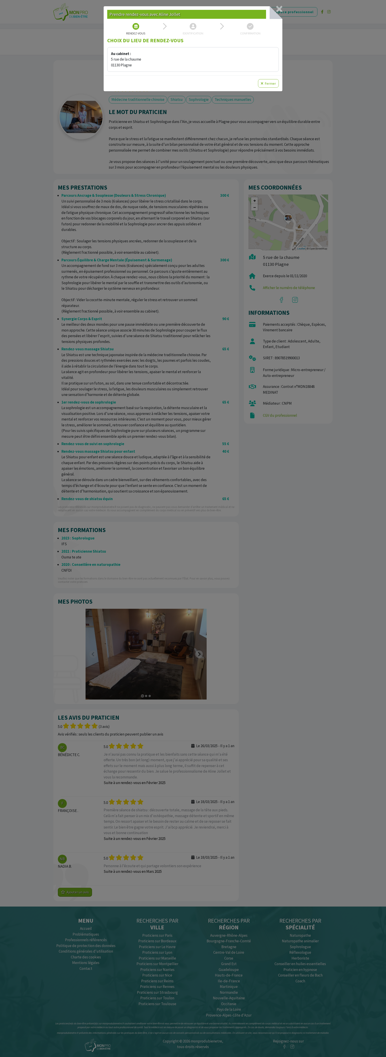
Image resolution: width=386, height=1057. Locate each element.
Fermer (270, 83)
